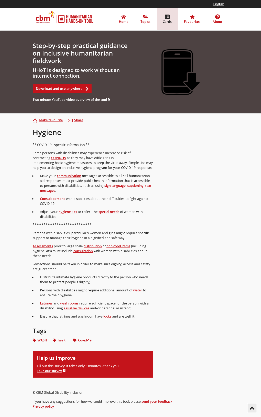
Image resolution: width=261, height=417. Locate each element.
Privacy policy (43, 406)
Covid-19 (85, 340)
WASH (42, 340)
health (62, 340)
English (218, 4)
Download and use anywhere (59, 88)
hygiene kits (68, 212)
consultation (83, 251)
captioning (135, 185)
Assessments (43, 246)
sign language (115, 185)
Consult (46, 198)
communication (69, 176)
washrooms (69, 303)
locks (107, 316)
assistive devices (76, 308)
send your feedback (157, 401)
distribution (93, 246)
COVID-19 (58, 158)
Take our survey (49, 371)
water (137, 290)
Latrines (46, 303)
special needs (108, 212)
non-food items (118, 246)
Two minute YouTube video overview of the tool (70, 99)
